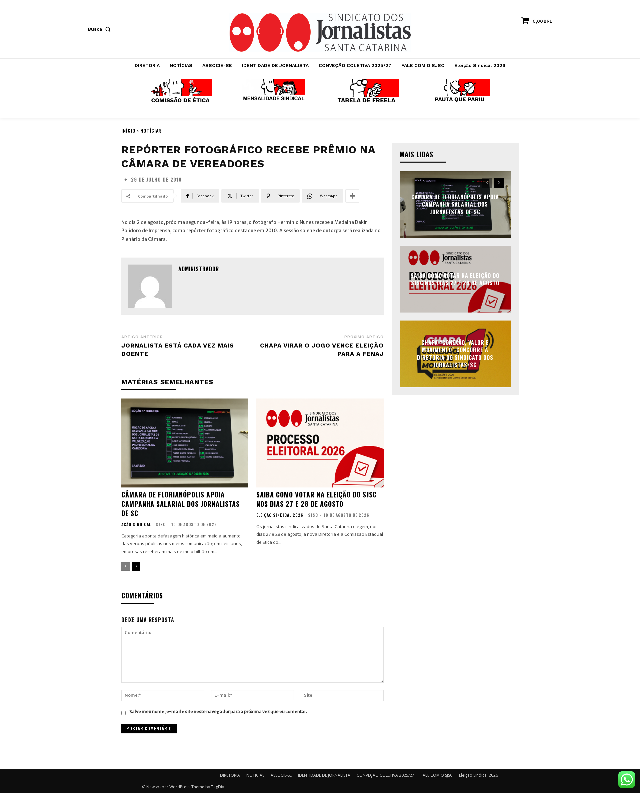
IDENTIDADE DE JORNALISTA (324, 775)
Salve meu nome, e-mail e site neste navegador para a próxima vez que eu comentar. (218, 711)
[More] (352, 196)
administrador (198, 269)
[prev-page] (125, 566)
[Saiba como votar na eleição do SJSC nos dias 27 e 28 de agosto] (319, 442)
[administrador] (150, 286)
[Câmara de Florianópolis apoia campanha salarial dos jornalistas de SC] (184, 442)
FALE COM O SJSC (437, 775)
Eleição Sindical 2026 (279, 515)
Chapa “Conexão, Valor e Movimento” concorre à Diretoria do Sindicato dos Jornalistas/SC (455, 354)
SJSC (161, 524)
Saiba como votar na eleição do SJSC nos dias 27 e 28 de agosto (316, 499)
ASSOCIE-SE (281, 775)
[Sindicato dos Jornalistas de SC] (320, 32)
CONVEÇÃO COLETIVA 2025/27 (385, 775)
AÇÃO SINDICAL (136, 524)
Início (128, 130)
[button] (100, 29)
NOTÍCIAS (151, 130)
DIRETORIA (230, 775)
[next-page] (136, 566)
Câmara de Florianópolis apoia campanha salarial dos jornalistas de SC (180, 503)
